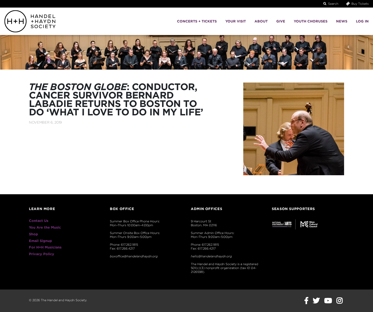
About (261, 21)
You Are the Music (45, 227)
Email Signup (40, 241)
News (341, 21)
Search (332, 3)
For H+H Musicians (45, 247)
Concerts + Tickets (197, 21)
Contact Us (38, 221)
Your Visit (235, 21)
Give (280, 21)
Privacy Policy (41, 254)
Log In (362, 21)
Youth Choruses (310, 21)
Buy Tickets (360, 3)
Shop (33, 234)
